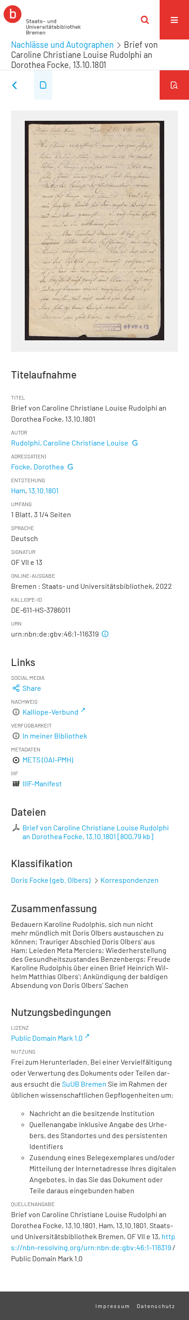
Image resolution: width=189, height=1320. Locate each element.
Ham (18, 490)
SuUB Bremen (84, 1083)
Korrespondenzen (129, 879)
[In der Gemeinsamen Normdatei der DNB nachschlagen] (135, 442)
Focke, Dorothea (37, 466)
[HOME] (42, 20)
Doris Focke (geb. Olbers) (50, 879)
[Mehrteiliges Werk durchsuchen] (174, 85)
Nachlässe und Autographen (62, 44)
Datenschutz (156, 1306)
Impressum (112, 1306)
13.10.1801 (43, 490)
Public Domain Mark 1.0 (47, 1037)
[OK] (145, 19)
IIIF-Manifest (42, 783)
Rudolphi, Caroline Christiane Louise (69, 442)
